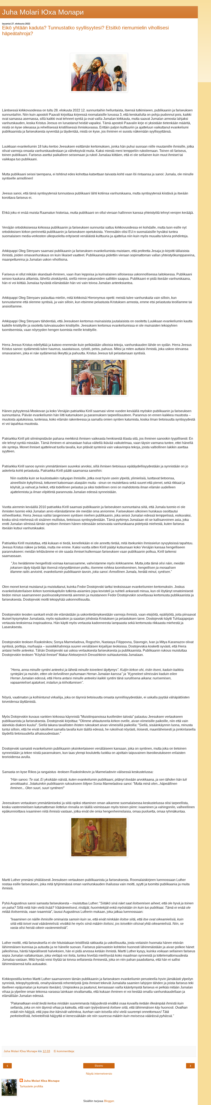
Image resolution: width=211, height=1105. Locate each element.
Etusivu (99, 1065)
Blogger (109, 1101)
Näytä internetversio (99, 1073)
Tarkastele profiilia (31, 1086)
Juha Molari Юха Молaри (43, 12)
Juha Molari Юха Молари (42, 1080)
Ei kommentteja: (64, 1051)
